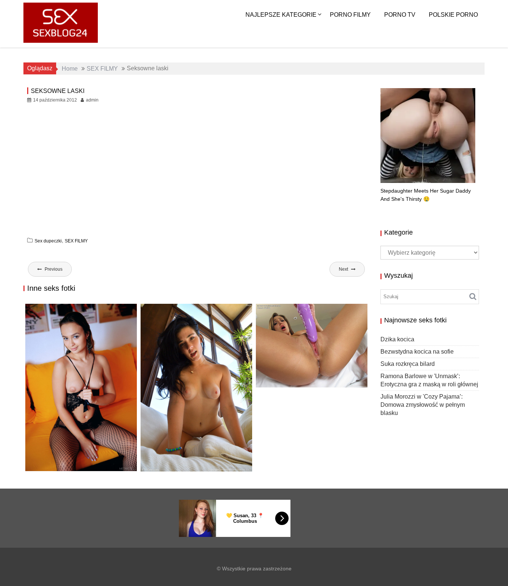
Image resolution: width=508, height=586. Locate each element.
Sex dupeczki (48, 241)
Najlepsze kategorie (280, 15)
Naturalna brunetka (178, 463)
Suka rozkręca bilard (65, 463)
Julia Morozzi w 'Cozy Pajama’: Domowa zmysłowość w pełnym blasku (422, 404)
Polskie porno (453, 15)
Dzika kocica (397, 339)
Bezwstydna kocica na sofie (417, 351)
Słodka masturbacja (293, 379)
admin (92, 100)
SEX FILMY (76, 241)
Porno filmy (350, 15)
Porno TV (399, 15)
